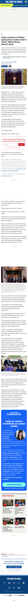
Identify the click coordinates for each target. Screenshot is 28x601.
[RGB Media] (11, 595)
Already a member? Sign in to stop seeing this (14, 488)
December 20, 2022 (6, 176)
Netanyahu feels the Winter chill (19, 527)
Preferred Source (7, 58)
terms (20, 147)
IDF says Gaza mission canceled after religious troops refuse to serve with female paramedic (8, 510)
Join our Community (6, 5)
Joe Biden (23, 555)
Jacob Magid (9, 62)
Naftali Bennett (5, 556)
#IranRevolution (21, 169)
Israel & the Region (10, 554)
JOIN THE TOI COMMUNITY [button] (14, 567)
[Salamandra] (21, 595)
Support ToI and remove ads (21, 5)
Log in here (18, 569)
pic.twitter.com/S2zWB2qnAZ (10, 170)
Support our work (14, 484)
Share (5, 66)
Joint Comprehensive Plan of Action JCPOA (11, 555)
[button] (26, 2)
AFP (3, 62)
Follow (14, 62)
